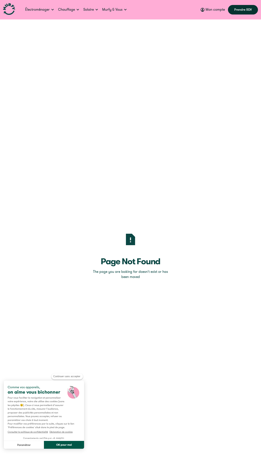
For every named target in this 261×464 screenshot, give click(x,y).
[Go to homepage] (9, 9)
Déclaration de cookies (61, 431)
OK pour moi (64, 444)
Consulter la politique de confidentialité (28, 431)
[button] (40, 9)
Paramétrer (24, 444)
